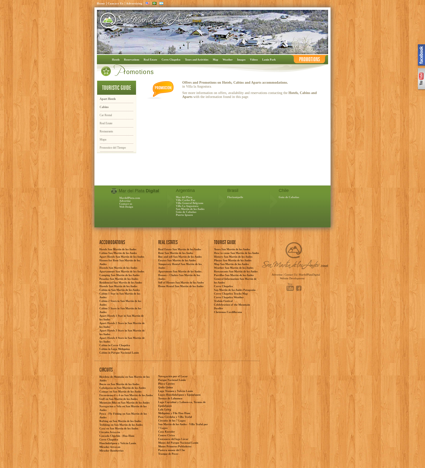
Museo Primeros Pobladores (174, 446)
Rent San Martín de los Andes (175, 252)
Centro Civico (166, 435)
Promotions (309, 59)
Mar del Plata (184, 197)
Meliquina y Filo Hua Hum (174, 413)
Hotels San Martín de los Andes (117, 249)
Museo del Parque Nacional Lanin (178, 442)
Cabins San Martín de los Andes (118, 252)
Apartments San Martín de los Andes (179, 271)
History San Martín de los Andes (233, 256)
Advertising (134, 3)
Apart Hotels (108, 99)
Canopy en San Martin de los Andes (120, 391)
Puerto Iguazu (184, 214)
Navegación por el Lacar (173, 376)
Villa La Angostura (187, 205)
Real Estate (150, 59)
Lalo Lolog (164, 409)
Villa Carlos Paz (185, 200)
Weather (228, 59)
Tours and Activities (196, 59)
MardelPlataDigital (309, 274)
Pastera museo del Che (171, 450)
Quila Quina (165, 387)
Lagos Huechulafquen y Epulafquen (179, 394)
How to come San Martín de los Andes (236, 252)
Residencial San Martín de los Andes (120, 282)
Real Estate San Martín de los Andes (179, 249)
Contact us (125, 203)
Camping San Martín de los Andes (119, 275)
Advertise (125, 200)
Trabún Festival (223, 300)
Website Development (292, 278)
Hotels (116, 59)
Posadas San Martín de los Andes (118, 278)
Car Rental (106, 115)
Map (215, 59)
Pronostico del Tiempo (113, 147)
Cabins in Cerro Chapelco (114, 345)
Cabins (104, 107)
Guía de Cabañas (186, 211)
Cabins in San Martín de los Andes (119, 289)
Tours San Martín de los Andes (232, 249)
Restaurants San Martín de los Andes (236, 271)
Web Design (126, 206)
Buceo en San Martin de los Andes (119, 384)
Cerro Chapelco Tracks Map (231, 293)
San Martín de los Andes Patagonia (235, 289)
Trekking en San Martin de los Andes (121, 424)
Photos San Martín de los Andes (232, 260)
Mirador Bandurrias (111, 450)
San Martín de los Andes (190, 208)
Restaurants (106, 131)
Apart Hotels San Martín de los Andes (121, 256)
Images (241, 59)
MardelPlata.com (129, 197)
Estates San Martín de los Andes (177, 260)
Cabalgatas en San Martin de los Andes (122, 387)
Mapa (103, 139)
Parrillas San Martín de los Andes (234, 275)
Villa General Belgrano (189, 203)
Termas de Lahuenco (170, 398)
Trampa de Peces (168, 453)
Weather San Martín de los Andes (233, 267)
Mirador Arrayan (109, 446)
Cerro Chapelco (171, 59)
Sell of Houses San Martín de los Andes (181, 282)
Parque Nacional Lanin (172, 379)
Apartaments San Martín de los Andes (121, 271)
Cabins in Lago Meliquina (114, 348)
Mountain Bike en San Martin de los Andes (124, 402)
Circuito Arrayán (109, 432)
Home (101, 3)
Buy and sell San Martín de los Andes (180, 256)
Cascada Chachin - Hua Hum (116, 435)
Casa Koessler (166, 431)
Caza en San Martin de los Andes (118, 428)
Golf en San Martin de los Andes (118, 398)
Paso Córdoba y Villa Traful (175, 416)
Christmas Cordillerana (228, 312)
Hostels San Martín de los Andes (118, 267)
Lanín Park (269, 59)
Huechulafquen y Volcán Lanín (117, 443)
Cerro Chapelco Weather (229, 297)
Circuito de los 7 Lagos (171, 420)
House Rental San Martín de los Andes (180, 286)
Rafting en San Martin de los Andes (120, 421)
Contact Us (115, 3)
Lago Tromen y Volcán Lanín (175, 391)
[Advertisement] (154, 175)
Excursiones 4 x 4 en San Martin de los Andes (126, 395)
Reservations (131, 59)
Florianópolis (235, 197)
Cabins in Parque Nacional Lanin (119, 352)
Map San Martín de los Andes (231, 264)
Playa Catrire (166, 383)
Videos (254, 59)
